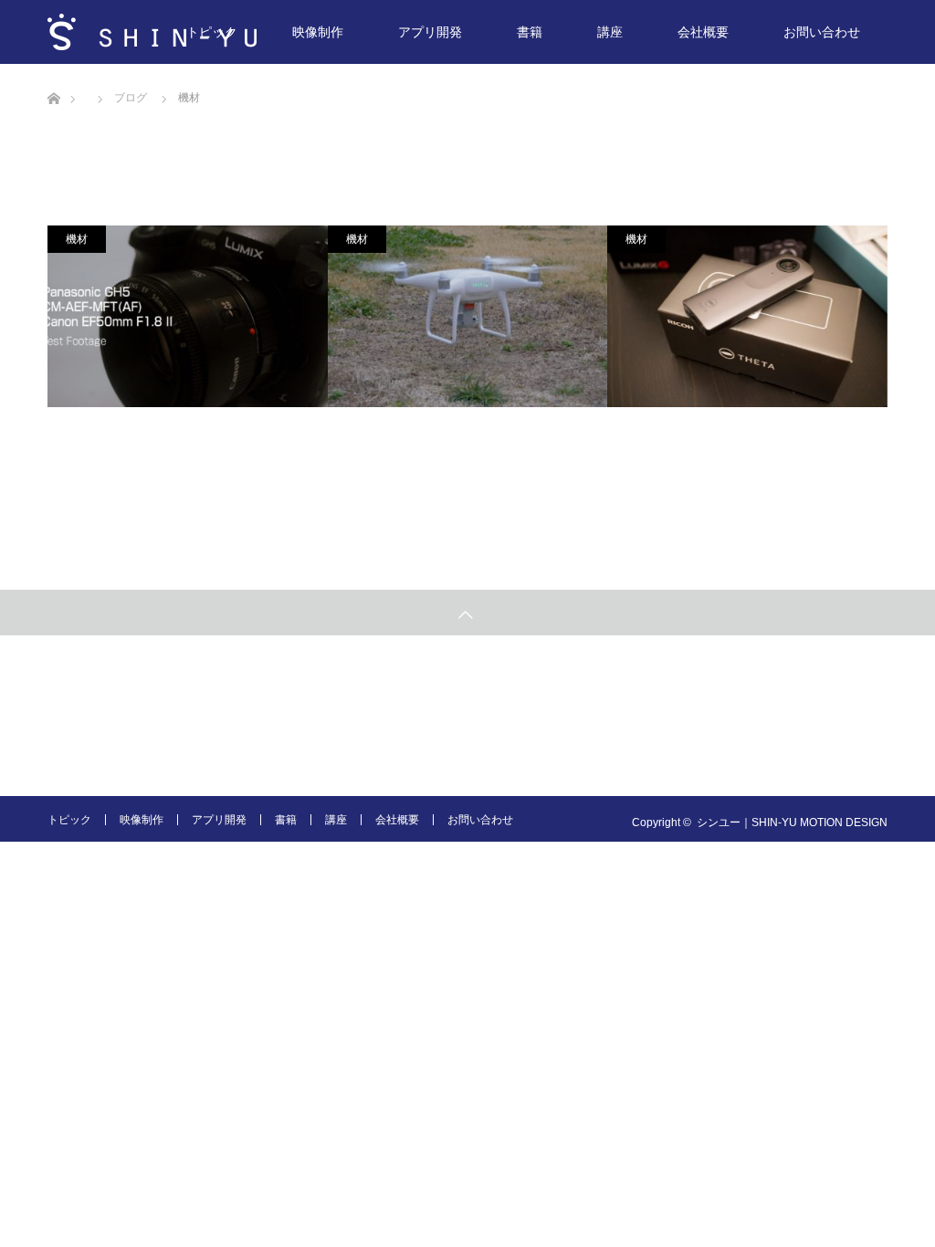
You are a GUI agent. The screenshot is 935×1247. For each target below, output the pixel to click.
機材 (77, 239)
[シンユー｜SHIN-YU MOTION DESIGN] (152, 32)
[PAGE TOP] (467, 612)
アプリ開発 (430, 32)
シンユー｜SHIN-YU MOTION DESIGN (792, 822)
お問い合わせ (821, 32)
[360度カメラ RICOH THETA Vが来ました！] (747, 316)
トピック (211, 32)
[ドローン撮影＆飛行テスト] (468, 316)
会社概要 (703, 32)
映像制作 (317, 32)
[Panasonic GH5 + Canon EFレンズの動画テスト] (187, 316)
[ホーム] (53, 71)
